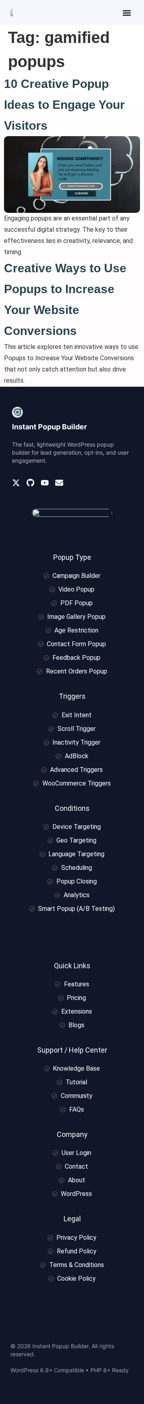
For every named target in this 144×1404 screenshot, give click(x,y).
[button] (126, 12)
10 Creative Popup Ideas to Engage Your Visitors (64, 104)
